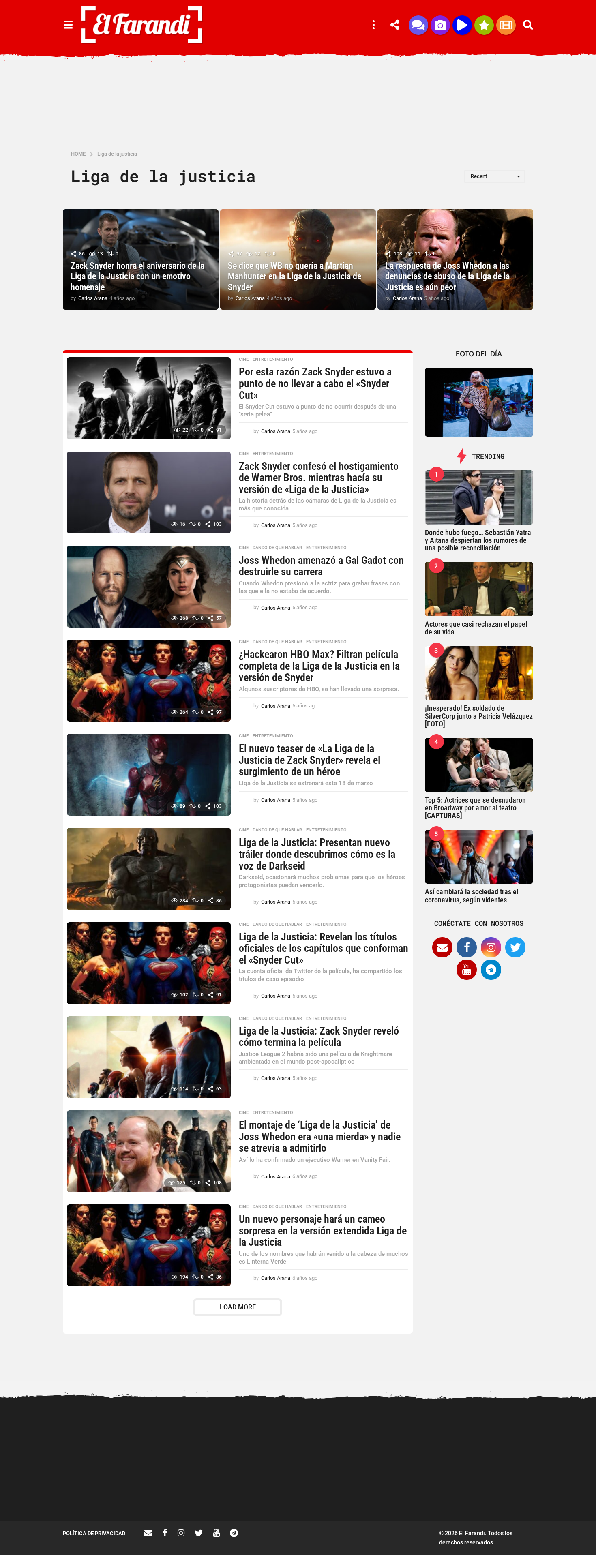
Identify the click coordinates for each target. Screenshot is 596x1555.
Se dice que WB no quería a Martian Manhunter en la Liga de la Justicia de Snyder (294, 276)
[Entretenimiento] (506, 25)
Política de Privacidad (94, 1533)
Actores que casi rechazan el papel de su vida (476, 628)
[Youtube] (467, 970)
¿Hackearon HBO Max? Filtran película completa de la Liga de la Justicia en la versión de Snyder (319, 665)
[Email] (442, 947)
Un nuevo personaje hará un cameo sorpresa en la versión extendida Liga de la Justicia (323, 1230)
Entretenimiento (273, 359)
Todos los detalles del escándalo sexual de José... (265, 1491)
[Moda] (484, 25)
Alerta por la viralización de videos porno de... (184, 1491)
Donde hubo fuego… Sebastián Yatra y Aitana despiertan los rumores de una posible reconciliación (478, 540)
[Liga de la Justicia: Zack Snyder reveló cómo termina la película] (149, 1057)
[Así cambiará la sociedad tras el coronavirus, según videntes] (479, 857)
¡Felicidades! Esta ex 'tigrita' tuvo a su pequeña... (103, 1432)
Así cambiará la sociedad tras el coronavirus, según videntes (471, 895)
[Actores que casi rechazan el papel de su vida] (479, 589)
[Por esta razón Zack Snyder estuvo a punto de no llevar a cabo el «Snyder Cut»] (149, 398)
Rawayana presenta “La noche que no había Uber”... (509, 1491)
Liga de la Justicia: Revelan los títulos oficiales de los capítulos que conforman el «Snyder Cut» (323, 948)
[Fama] (440, 25)
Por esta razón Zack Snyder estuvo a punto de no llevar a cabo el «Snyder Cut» (315, 383)
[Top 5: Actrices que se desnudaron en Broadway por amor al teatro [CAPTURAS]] (479, 765)
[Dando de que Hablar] (418, 25)
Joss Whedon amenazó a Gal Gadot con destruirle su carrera (321, 566)
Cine (244, 359)
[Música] (462, 25)
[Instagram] (491, 947)
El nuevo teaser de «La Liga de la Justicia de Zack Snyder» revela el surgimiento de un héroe (309, 760)
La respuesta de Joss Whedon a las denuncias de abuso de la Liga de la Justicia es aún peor (447, 276)
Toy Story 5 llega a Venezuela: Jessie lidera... (428, 1491)
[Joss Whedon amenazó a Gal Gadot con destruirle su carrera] (149, 587)
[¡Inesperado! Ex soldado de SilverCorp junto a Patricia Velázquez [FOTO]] (479, 673)
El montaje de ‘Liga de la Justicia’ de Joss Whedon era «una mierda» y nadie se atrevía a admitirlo (320, 1136)
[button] (68, 25)
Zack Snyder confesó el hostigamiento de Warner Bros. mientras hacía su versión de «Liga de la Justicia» (319, 477)
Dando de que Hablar (277, 548)
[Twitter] (515, 947)
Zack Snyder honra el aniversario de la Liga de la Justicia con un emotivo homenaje (137, 276)
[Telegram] (491, 970)
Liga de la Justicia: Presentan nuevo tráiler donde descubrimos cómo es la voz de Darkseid (317, 854)
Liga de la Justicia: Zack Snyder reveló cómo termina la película (319, 1037)
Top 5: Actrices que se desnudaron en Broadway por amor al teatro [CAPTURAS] (475, 808)
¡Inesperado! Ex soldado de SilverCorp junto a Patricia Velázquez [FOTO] (479, 716)
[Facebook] (467, 947)
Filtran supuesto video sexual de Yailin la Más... (347, 1491)
